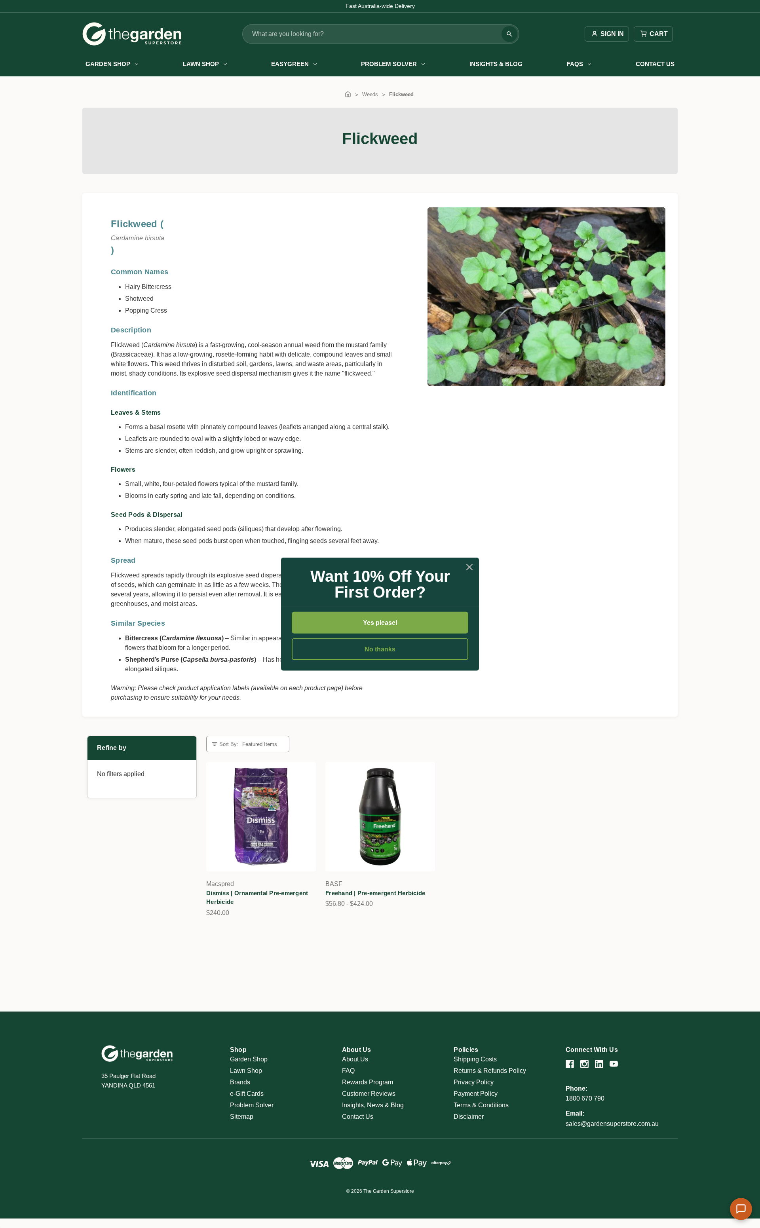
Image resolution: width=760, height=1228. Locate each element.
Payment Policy (476, 1093)
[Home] (348, 94)
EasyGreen (290, 64)
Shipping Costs (475, 1059)
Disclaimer (469, 1116)
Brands (240, 1082)
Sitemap (241, 1116)
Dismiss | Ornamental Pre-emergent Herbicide (257, 897)
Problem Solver (389, 64)
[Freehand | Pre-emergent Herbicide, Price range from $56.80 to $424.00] (380, 816)
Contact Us (655, 64)
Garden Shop (108, 64)
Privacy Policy (474, 1082)
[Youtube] (614, 1064)
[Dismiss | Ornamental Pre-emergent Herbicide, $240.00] (261, 816)
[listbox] (262, 744)
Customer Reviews (368, 1093)
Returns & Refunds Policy (490, 1070)
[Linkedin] (599, 1064)
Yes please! (380, 622)
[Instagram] (584, 1064)
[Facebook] (570, 1064)
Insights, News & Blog (373, 1105)
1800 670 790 (585, 1098)
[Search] (509, 34)
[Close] (469, 566)
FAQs (575, 64)
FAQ (348, 1070)
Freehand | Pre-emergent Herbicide (375, 893)
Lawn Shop (201, 64)
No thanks (380, 649)
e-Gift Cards (247, 1093)
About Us (355, 1059)
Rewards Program (367, 1082)
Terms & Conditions (481, 1105)
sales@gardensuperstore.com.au (612, 1123)
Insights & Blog (495, 64)
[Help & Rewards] (741, 1209)
